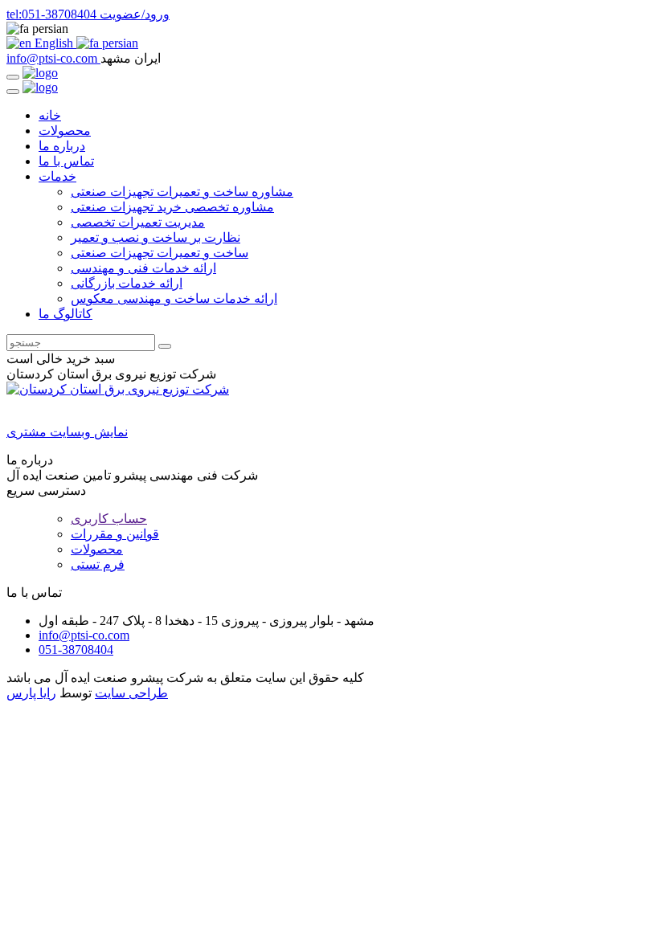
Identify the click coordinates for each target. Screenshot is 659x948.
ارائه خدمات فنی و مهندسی (143, 268)
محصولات (65, 130)
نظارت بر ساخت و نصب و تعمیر (155, 237)
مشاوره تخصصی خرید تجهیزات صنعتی (172, 207)
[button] (329, 29)
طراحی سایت (131, 693)
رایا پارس (31, 693)
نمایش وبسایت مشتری (67, 432)
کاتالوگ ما (65, 314)
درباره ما (62, 146)
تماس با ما (66, 161)
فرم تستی (98, 564)
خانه (50, 115)
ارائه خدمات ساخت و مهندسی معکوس (174, 298)
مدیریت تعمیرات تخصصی (138, 222)
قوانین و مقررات (115, 534)
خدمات (57, 176)
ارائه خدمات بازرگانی (126, 283)
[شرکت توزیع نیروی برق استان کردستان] (117, 389)
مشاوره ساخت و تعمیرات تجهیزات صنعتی (182, 191)
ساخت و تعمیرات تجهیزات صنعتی (159, 252)
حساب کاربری (109, 518)
